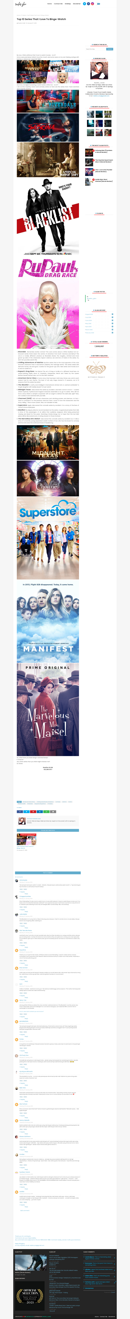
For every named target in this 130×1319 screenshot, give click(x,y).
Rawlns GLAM (21, 803)
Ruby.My (51, 1296)
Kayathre (22, 950)
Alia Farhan (23, 1104)
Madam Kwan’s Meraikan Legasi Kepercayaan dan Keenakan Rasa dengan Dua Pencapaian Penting (64, 1286)
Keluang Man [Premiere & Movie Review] (103, 151)
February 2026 (99, 333)
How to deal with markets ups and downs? (31, 1011)
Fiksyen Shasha (54, 1263)
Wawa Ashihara (24, 1136)
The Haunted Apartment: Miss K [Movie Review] (104, 161)
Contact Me (103, 1317)
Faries (21, 1039)
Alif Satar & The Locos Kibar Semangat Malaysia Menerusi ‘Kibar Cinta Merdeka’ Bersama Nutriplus (64, 1299)
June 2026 (99, 320)
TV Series (23, 15)
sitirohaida (23, 880)
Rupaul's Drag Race (40, 803)
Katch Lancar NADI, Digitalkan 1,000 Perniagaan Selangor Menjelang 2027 (63, 1258)
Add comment (24, 1210)
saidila (21, 1192)
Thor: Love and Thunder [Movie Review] (103, 171)
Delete (25, 889)
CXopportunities (25, 896)
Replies (23, 892)
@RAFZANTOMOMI (54, 1291)
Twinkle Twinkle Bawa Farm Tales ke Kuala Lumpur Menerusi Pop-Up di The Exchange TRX (64, 1306)
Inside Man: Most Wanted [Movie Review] (104, 180)
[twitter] (84, 3)
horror (70, 802)
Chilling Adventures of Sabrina (45, 802)
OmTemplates (29, 1316)
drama (64, 802)
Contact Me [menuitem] (58, 4)
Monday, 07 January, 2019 (26, 882)
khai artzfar (23, 968)
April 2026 (99, 326)
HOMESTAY (52, 1265)
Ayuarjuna (52, 1304)
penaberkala (23, 1021)
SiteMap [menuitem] (68, 4)
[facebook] (88, 3)
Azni (20, 984)
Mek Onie (22, 1088)
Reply (21, 889)
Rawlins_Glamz (46, 1316)
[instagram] (92, 3)
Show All (52, 1311)
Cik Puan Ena (23, 1055)
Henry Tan (22, 1000)
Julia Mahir (23, 914)
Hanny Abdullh (24, 1120)
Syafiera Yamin (24, 1172)
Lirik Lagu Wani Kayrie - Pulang (58, 1292)
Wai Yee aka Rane (25, 930)
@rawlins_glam (91, 298)
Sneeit (113, 1292)
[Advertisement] (48, 40)
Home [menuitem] (49, 4)
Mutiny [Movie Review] (22, 1272)
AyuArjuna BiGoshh (26, 1071)
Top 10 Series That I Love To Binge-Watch (25, 847)
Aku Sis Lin (52, 1268)
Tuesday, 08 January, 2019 (26, 1106)
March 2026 (99, 330)
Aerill (50, 1276)
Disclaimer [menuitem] (77, 4)
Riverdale (30, 803)
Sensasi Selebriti (54, 1256)
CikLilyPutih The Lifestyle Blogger (59, 1283)
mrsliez (21, 1154)
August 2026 (99, 314)
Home (18, 15)
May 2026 (99, 323)
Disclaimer (112, 1317)
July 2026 (99, 317)
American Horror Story (29, 802)
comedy (58, 802)
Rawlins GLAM (21, 23)
